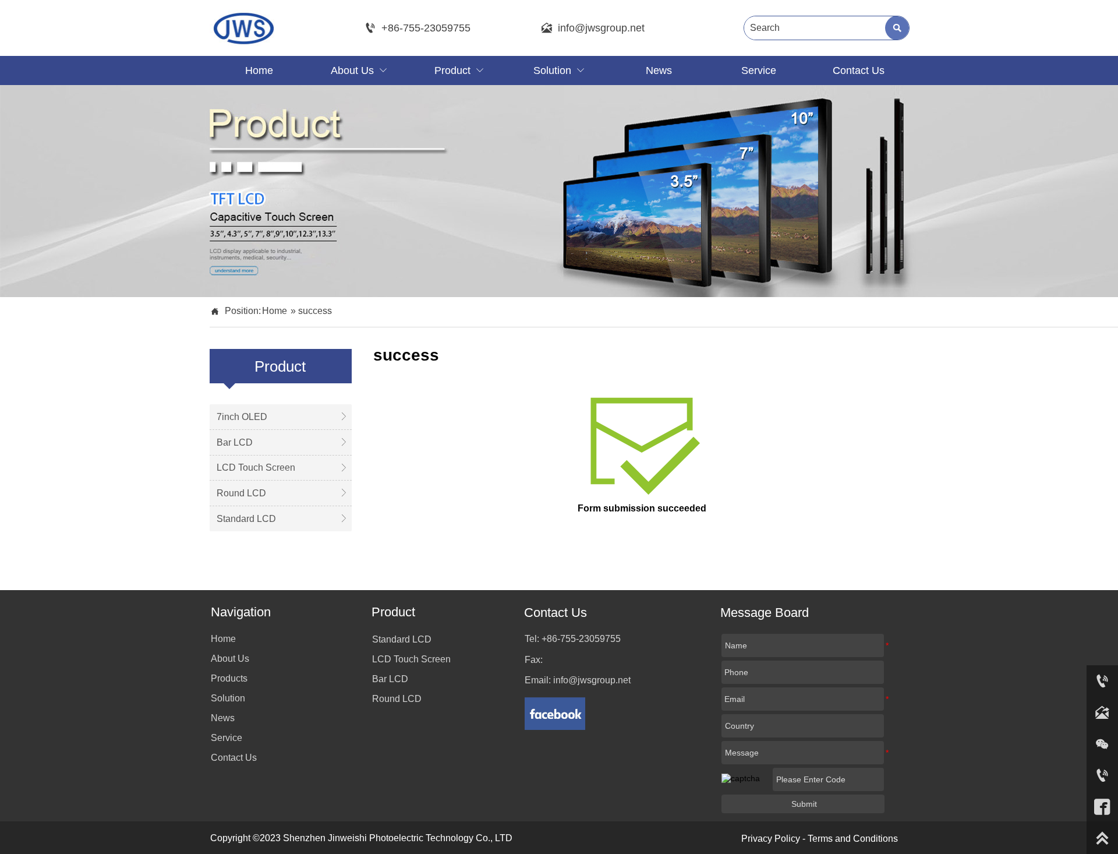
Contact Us (234, 758)
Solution (228, 698)
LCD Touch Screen (411, 659)
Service (226, 738)
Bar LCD (390, 679)
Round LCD (397, 699)
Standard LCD (401, 639)
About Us (230, 659)
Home (274, 311)
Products (229, 678)
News (223, 718)
